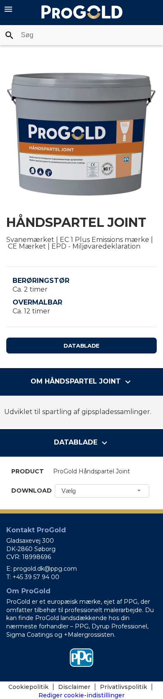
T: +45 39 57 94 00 (32, 577)
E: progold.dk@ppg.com (41, 568)
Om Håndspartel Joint (82, 382)
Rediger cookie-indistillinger (81, 695)
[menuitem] (32, 686)
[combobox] (81, 35)
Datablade (81, 345)
